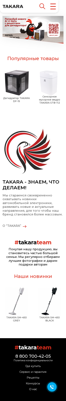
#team (33, 347)
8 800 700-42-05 (33, 356)
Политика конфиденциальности (33, 360)
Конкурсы (33, 383)
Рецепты (33, 377)
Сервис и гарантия (33, 371)
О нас (33, 389)
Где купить (33, 366)
